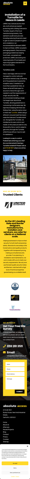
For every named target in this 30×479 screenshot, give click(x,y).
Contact (6, 434)
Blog (4, 432)
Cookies (13, 476)
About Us (6, 425)
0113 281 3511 (9, 148)
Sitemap (6, 442)
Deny (15, 468)
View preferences (15, 472)
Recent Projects (8, 429)
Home (5, 422)
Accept (15, 463)
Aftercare (6, 427)
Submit (19, 391)
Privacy (17, 476)
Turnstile (14, 113)
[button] (27, 446)
